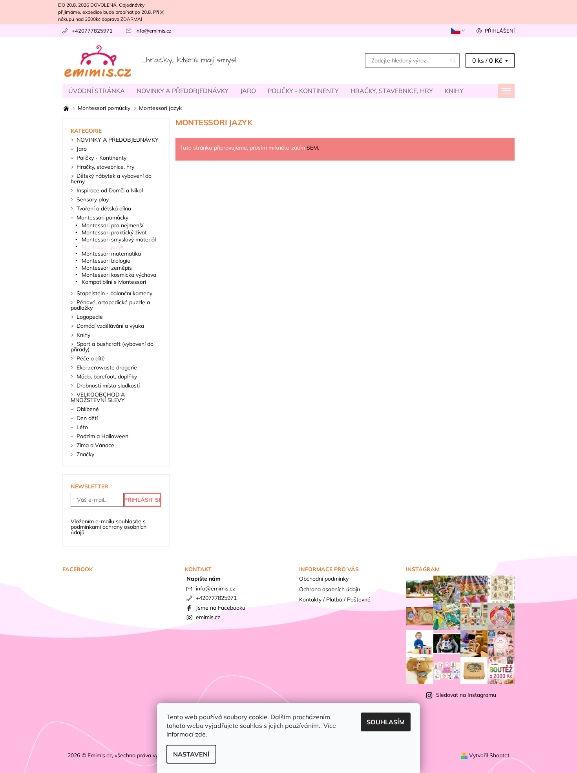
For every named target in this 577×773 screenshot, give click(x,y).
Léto (82, 427)
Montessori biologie (106, 260)
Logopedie (90, 316)
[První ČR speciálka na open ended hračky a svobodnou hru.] (67, 107)
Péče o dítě (91, 358)
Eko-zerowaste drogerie (107, 367)
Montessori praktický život (114, 232)
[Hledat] (453, 60)
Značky (85, 454)
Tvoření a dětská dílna (104, 208)
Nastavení (191, 754)
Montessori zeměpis (107, 267)
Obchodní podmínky (324, 578)
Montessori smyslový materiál (119, 239)
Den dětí (87, 418)
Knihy (454, 91)
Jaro (248, 91)
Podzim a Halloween (102, 436)
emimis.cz (208, 617)
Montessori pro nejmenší (112, 225)
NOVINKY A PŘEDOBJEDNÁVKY (182, 91)
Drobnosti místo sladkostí (108, 385)
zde (200, 734)
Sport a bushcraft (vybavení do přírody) (112, 346)
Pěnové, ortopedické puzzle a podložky (110, 305)
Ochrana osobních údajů (329, 589)
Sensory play (93, 199)
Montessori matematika (111, 253)
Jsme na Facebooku (220, 607)
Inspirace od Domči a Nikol (110, 190)
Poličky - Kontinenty (303, 91)
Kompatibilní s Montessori (114, 281)
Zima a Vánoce (95, 445)
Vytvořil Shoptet (489, 755)
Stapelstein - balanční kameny (114, 293)
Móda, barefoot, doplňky (107, 376)
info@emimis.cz (153, 30)
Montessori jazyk (103, 246)
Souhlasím (386, 722)
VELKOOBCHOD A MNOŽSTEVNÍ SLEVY (98, 397)
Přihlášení (500, 30)
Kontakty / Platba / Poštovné (335, 599)
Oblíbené (88, 409)
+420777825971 (92, 30)
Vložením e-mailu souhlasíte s (108, 527)
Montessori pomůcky (102, 217)
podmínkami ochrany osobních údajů (108, 529)
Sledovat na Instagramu (466, 694)
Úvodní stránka (96, 91)
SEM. (313, 147)
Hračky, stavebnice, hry (392, 91)
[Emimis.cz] (151, 60)
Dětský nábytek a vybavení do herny (111, 178)
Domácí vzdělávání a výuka (110, 325)
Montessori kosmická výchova (119, 274)
